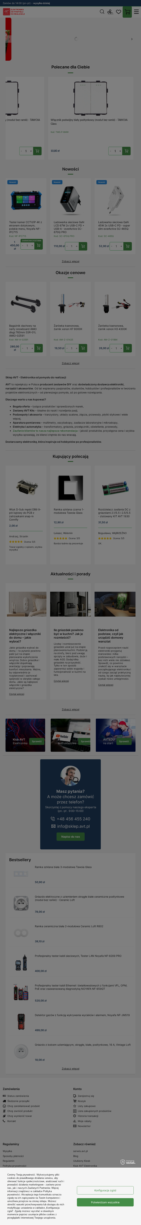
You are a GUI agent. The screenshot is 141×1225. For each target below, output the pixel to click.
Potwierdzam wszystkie (105, 1202)
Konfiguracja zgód (105, 1190)
